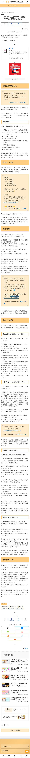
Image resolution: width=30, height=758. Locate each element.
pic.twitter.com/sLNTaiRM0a (11, 298)
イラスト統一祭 (14, 606)
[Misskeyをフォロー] (14, 58)
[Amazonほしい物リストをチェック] (18, 58)
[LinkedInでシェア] (18, 535)
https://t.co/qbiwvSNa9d (10, 202)
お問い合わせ (5, 750)
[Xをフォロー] (10, 58)
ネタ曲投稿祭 (6, 606)
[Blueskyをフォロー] (12, 58)
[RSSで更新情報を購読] (23, 58)
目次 (13, 79)
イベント (5, 603)
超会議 (21, 606)
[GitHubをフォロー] (21, 58)
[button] (25, 24)
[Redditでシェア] (18, 531)
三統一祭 (5, 608)
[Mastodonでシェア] (11, 527)
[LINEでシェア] (5, 535)
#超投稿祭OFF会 (14, 296)
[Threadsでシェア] (11, 531)
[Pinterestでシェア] (11, 535)
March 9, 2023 (21, 208)
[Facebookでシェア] (5, 531)
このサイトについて (6, 746)
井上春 (11, 48)
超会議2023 (11, 608)
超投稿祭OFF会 (20, 608)
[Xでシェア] (5, 527)
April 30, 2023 (21, 434)
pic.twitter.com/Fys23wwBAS (11, 430)
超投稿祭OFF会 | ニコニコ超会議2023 (16, 102)
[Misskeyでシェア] (25, 527)
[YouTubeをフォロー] (16, 58)
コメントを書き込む (15, 730)
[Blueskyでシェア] (18, 527)
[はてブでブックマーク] (25, 531)
